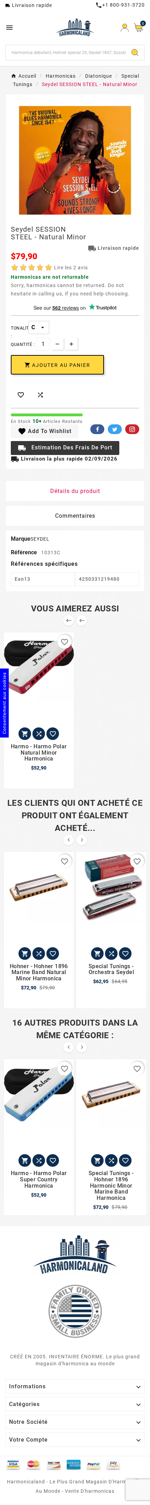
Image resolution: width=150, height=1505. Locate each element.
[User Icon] (125, 28)
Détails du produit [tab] (75, 491)
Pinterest (132, 429)
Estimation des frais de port (65, 448)
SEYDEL (40, 539)
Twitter (115, 429)
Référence (24, 552)
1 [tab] (64, 212)
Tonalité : (19, 328)
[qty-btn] (71, 344)
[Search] (135, 52)
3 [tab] (78, 212)
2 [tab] (71, 212)
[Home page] (75, 1254)
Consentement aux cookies (4, 703)
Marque (20, 538)
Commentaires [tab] (75, 515)
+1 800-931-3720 (120, 5)
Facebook (97, 429)
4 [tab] (85, 212)
